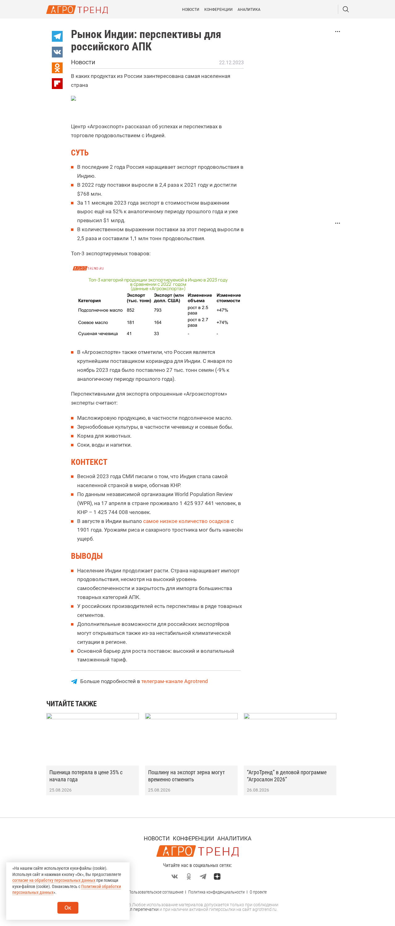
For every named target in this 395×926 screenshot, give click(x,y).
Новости (190, 9)
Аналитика (249, 9)
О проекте (258, 892)
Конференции (218, 9)
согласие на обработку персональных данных (53, 880)
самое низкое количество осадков (186, 521)
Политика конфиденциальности (216, 892)
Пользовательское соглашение (155, 892)
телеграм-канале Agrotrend (174, 681)
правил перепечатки (138, 909)
